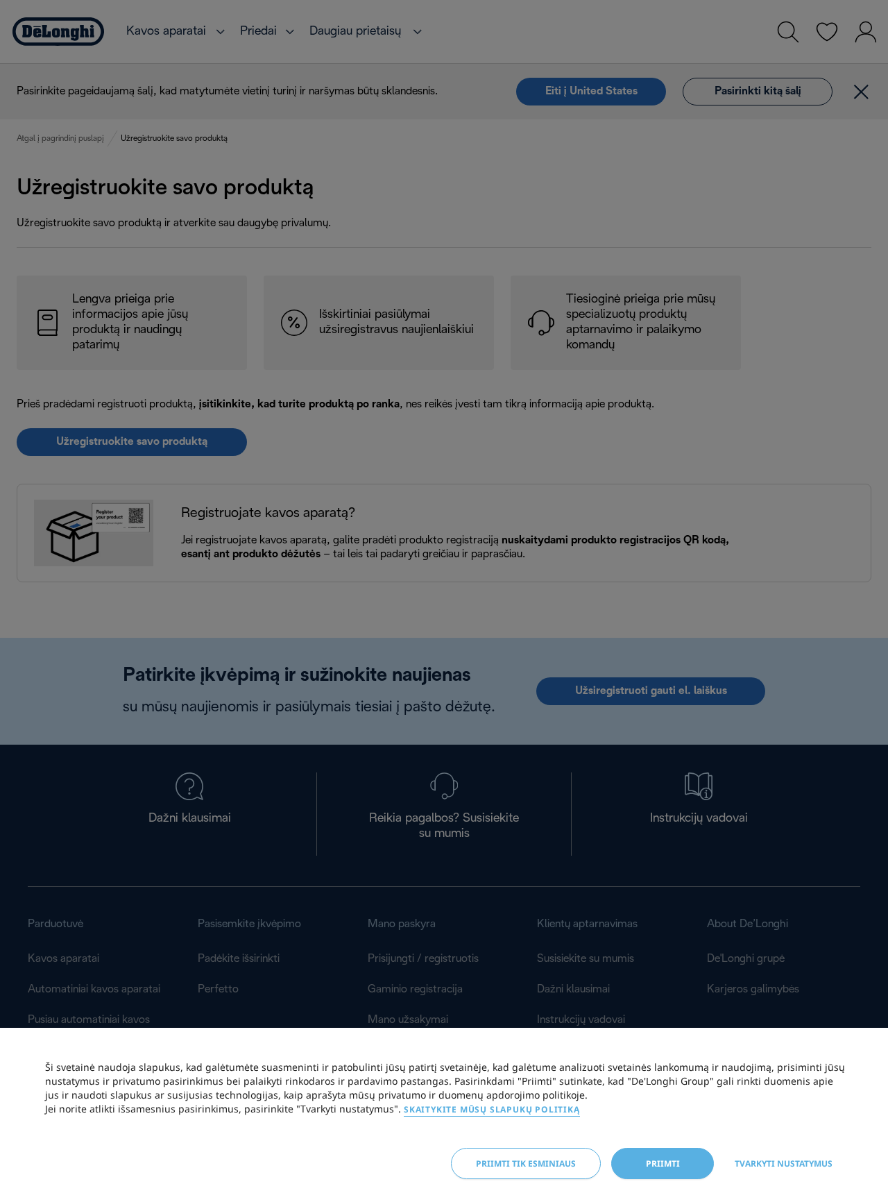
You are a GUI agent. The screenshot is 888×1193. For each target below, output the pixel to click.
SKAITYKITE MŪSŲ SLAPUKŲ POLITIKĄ (492, 1109)
